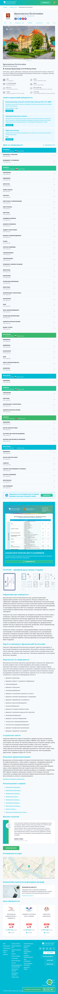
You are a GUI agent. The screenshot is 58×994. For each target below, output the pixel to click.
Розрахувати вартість (28, 895)
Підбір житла (15, 977)
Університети (13, 7)
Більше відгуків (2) (11, 848)
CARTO (53, 878)
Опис (5, 22)
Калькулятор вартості (29, 887)
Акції (11, 22)
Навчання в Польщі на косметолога (13, 779)
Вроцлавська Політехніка (25, 7)
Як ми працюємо (16, 960)
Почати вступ (45, 2)
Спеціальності (6, 948)
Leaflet (41, 878)
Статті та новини (16, 956)
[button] (4, 43)
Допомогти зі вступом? (37, 982)
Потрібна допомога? (48, 956)
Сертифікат (30, 22)
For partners (50, 960)
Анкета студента (16, 943)
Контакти (5, 954)
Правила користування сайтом (27, 951)
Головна (5, 7)
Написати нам (49, 964)
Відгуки (48, 22)
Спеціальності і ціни (19, 22)
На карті (55, 22)
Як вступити (15, 958)
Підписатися (46, 495)
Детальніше (9, 110)
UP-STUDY (7, 570)
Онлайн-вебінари (28, 943)
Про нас (14, 962)
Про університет (39, 22)
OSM (45, 878)
